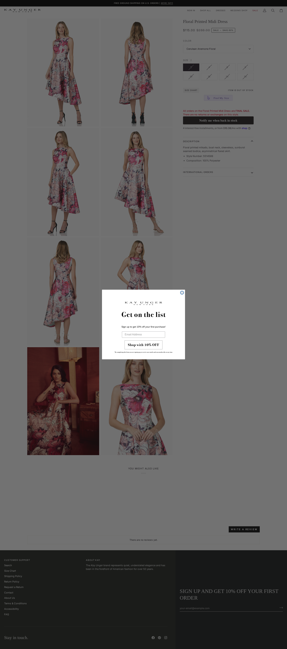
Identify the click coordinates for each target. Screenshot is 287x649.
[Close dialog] (182, 292)
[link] (143, 347)
